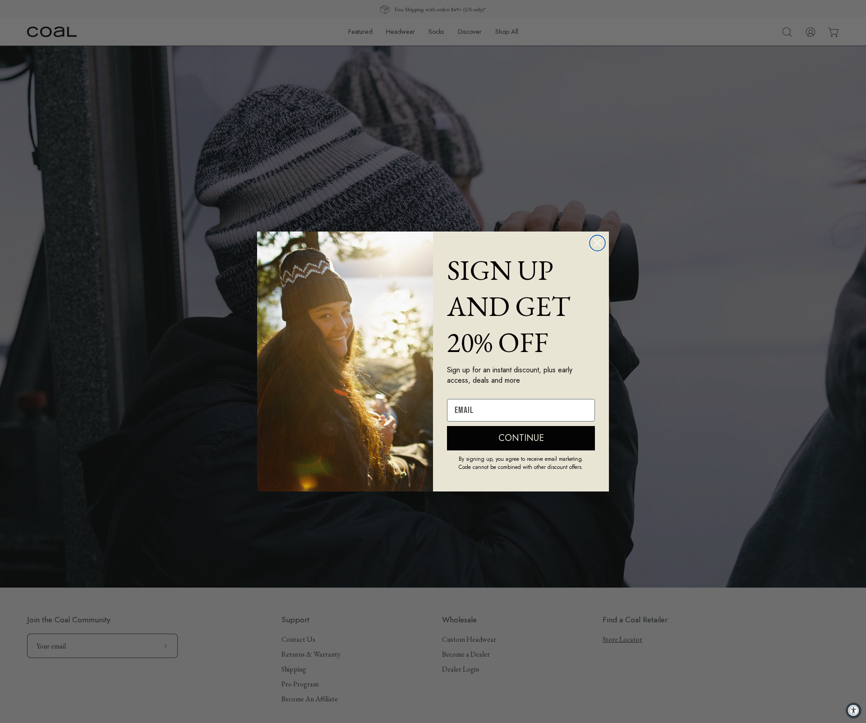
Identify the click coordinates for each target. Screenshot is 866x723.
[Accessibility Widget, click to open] (853, 710)
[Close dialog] (597, 243)
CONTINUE (521, 438)
